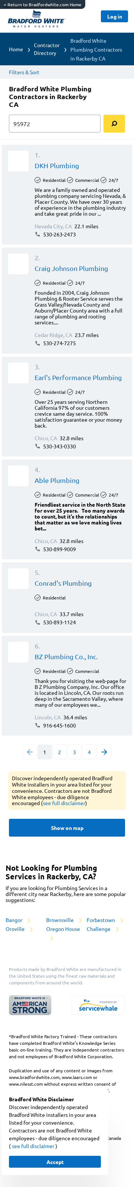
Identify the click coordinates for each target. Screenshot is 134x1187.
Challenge (99, 928)
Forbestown (101, 919)
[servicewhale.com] (98, 1005)
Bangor (14, 919)
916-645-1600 (59, 725)
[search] (114, 124)
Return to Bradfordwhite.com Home (43, 4)
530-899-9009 (59, 549)
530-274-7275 (59, 343)
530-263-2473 (59, 234)
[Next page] (104, 752)
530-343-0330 (59, 446)
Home (16, 49)
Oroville (16, 928)
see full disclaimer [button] (64, 802)
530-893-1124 (59, 622)
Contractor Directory (47, 49)
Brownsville (60, 919)
